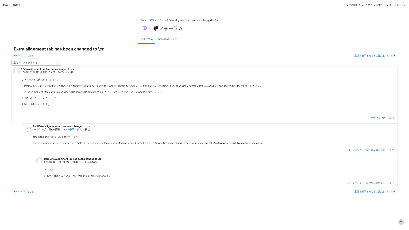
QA (142, 20)
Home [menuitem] (16, 4)
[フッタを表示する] (401, 222)
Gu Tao (62, 72)
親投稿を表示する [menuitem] (375, 150)
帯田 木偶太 (75, 129)
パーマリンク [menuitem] (378, 117)
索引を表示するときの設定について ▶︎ (375, 55)
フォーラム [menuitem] (147, 38)
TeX (5, 5)
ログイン (401, 4)
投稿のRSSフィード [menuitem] (168, 38)
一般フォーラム (155, 20)
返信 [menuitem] (391, 117)
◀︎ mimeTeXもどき (23, 55)
